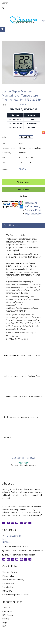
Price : (4, 105)
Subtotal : (5, 169)
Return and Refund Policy (13, 580)
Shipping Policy (33, 210)
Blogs (4, 622)
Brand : (5, 143)
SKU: (4, 157)
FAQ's (4, 626)
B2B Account (7, 615)
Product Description (11, 225)
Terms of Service (9, 572)
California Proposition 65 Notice (16, 594)
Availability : (7, 153)
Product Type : (8, 148)
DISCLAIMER (7, 591)
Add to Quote (23, 189)
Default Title (26, 137)
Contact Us (7, 611)
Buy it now (23, 196)
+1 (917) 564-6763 (20, 546)
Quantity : (5, 162)
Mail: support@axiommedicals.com (20, 555)
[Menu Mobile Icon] (3, 21)
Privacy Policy (8, 576)
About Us (6, 608)
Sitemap (6, 619)
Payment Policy (33, 213)
